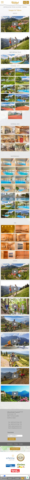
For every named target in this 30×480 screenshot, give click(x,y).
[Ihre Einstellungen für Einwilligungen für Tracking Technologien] (27, 477)
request (10, 478)
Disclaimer (10, 444)
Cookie (21, 444)
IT (27, 2)
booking (17, 478)
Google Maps (15, 448)
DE (24, 2)
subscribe (11, 439)
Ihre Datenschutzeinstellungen (15, 476)
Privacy (16, 444)
